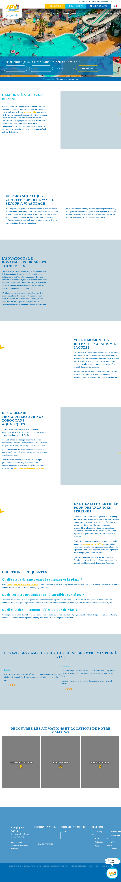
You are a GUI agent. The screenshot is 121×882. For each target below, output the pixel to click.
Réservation (55, 6)
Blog (96, 13)
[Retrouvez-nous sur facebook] (38, 836)
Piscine (97, 846)
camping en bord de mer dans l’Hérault (22, 585)
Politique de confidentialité (100, 866)
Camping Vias (48, 79)
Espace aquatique (33, 13)
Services (98, 838)
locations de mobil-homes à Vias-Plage (29, 468)
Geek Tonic (64, 866)
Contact (114, 849)
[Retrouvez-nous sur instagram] (45, 836)
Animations (99, 842)
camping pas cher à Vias (93, 544)
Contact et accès (111, 13)
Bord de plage (52, 13)
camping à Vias (30, 112)
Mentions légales (78, 866)
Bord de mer (116, 832)
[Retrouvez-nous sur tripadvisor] (53, 836)
